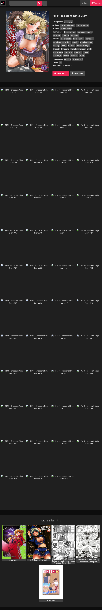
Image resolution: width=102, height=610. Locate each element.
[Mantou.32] (14, 542)
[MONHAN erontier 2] (39, 542)
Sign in (86, 3)
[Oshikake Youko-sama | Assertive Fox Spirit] (88, 541)
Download (78, 73)
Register (97, 3)
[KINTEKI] (51, 582)
